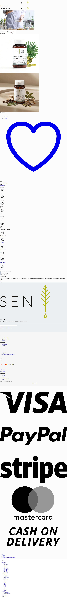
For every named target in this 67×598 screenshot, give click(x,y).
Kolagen (3, 375)
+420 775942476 (2, 371)
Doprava (3, 340)
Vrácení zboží (4, 339)
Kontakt (3, 353)
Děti (4, 563)
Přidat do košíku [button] (2, 185)
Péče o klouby (6, 567)
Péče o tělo (3, 346)
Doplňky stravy (4, 344)
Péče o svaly (6, 572)
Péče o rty (5, 570)
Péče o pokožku (6, 569)
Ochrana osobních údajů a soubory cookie (8, 354)
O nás (3, 351)
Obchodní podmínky (5, 338)
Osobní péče (4, 345)
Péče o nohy (6, 564)
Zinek (3, 379)
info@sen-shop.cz (3, 369)
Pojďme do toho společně (10, 594)
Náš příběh (3, 352)
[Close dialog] (38, 576)
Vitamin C (3, 376)
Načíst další (2, 187)
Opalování (5, 566)
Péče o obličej (6, 568)
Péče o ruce (6, 571)
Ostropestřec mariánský (5, 378)
